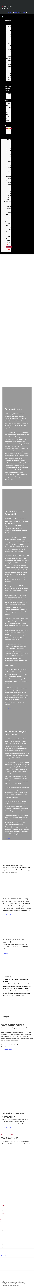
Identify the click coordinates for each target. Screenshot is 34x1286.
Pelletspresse (14, 45)
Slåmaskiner (13, 30)
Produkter (8, 20)
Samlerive (13, 37)
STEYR (10, 64)
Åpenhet (10, 107)
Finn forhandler (7, 83)
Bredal (10, 79)
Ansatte (10, 98)
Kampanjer (10, 204)
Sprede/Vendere (14, 32)
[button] (6, 136)
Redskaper (13, 75)
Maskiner (12, 73)
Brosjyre (9, 206)
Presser (12, 39)
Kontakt (7, 90)
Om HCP (7, 100)
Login (8, 242)
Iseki (9, 66)
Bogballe (11, 77)
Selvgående (13, 34)
